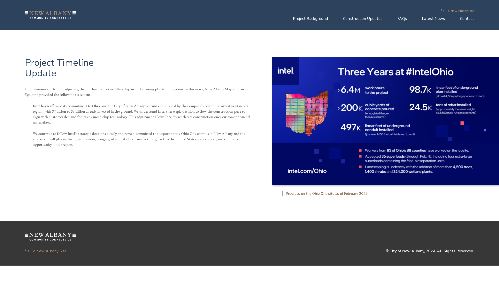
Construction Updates (362, 18)
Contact (467, 18)
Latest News (433, 18)
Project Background (310, 18)
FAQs (402, 18)
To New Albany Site (460, 11)
